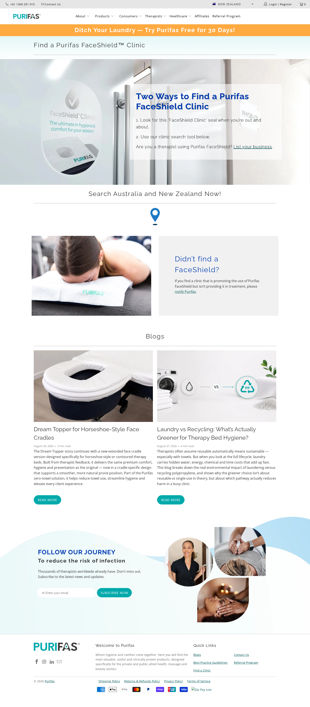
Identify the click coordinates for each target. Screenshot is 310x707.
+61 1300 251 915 (22, 4)
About (81, 16)
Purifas (50, 681)
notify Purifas (185, 291)
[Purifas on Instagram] (44, 661)
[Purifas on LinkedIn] (52, 661)
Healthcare (179, 16)
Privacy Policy (173, 681)
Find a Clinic (202, 670)
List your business (252, 146)
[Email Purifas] (59, 661)
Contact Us (241, 655)
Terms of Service (198, 681)
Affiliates (202, 16)
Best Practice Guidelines (210, 663)
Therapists (153, 16)
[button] (233, 4)
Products (103, 16)
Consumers (129, 16)
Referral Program (226, 16)
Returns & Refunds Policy (142, 681)
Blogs (155, 336)
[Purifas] (27, 16)
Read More (47, 500)
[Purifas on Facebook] (37, 661)
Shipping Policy (109, 681)
